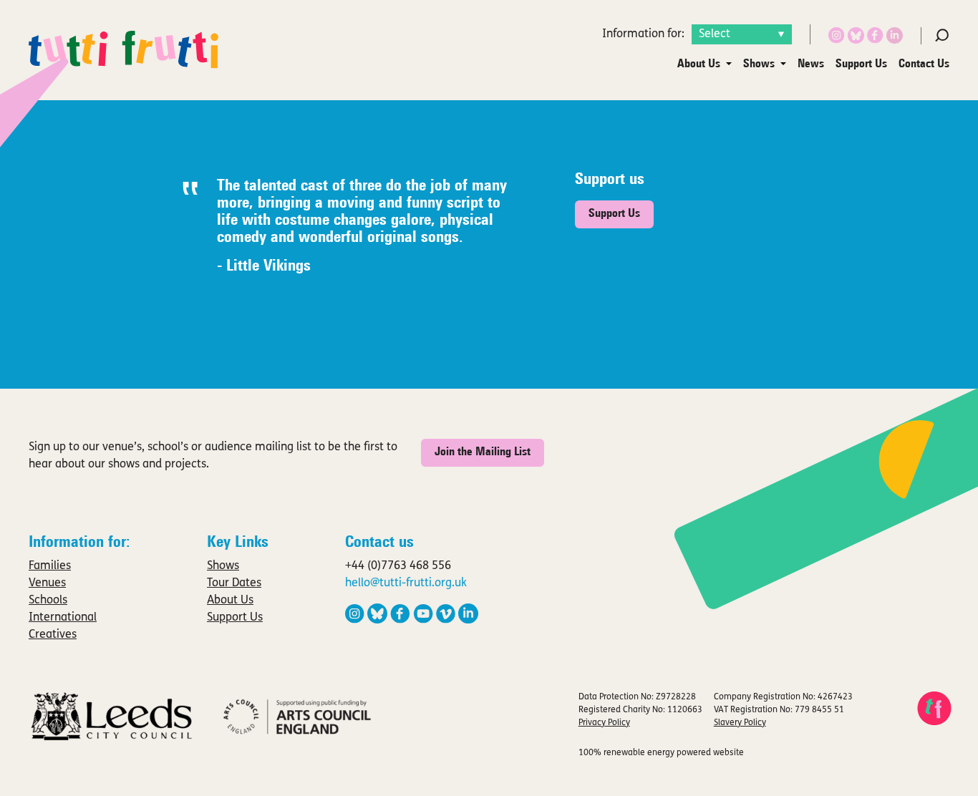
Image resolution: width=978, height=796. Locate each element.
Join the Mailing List (483, 452)
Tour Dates (234, 583)
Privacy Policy (604, 723)
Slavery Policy (740, 723)
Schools (48, 600)
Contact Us (924, 64)
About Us (698, 64)
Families (50, 566)
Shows (759, 64)
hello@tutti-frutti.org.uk (406, 583)
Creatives (53, 635)
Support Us (861, 64)
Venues (47, 583)
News (811, 64)
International (63, 617)
